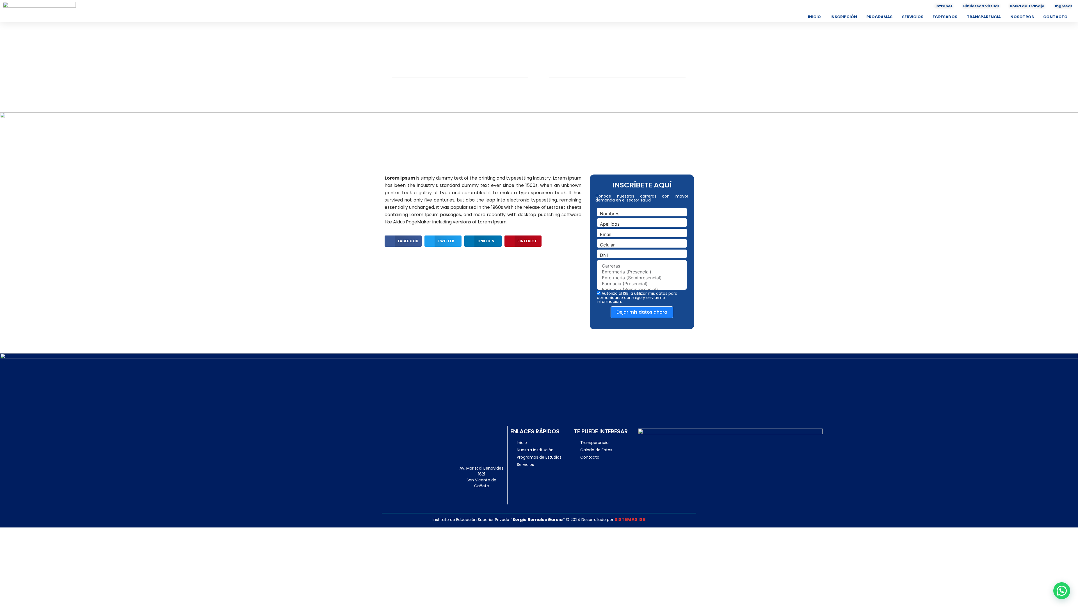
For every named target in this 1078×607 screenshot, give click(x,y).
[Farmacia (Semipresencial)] (641, 290)
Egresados (945, 17)
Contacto (1055, 17)
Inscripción (843, 17)
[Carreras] (641, 266)
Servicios (912, 17)
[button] (403, 241)
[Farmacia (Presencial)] (641, 284)
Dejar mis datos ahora (641, 312)
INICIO (814, 17)
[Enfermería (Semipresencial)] (641, 278)
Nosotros (1022, 17)
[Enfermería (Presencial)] (641, 272)
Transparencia (984, 17)
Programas (879, 17)
